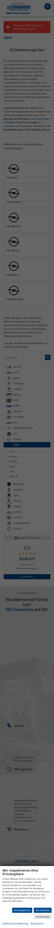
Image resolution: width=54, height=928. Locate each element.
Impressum (37, 923)
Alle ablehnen (43, 910)
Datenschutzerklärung (15, 923)
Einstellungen (43, 916)
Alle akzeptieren (22, 910)
